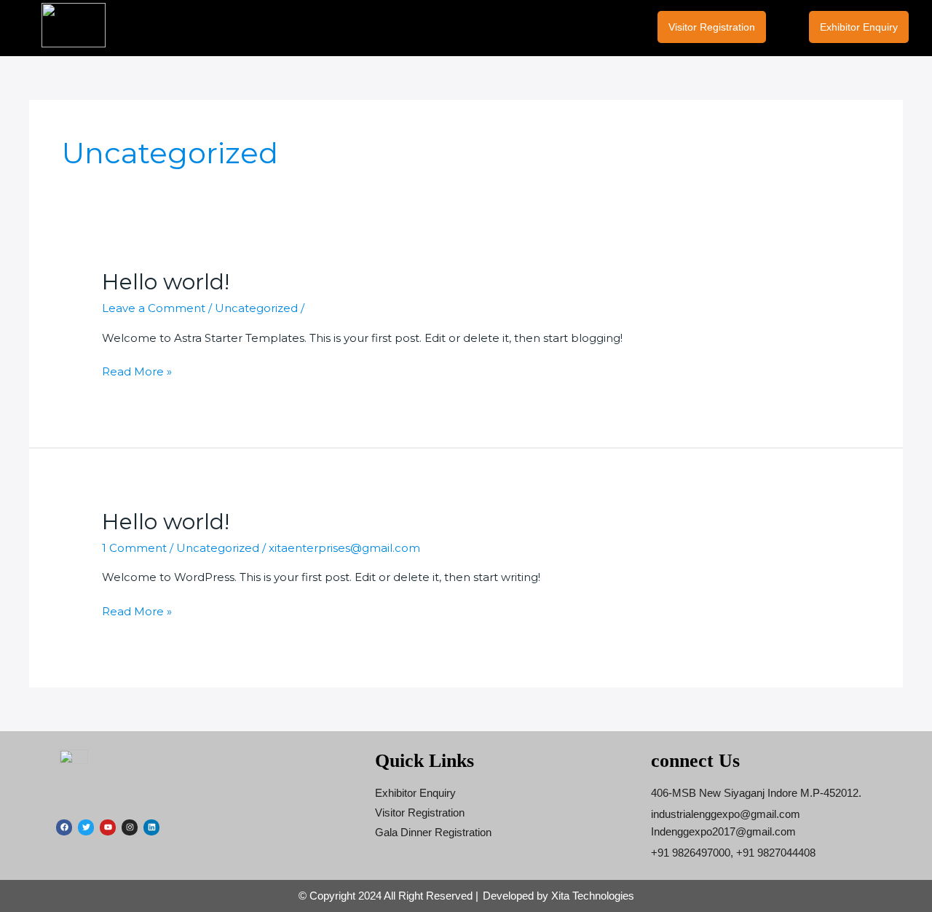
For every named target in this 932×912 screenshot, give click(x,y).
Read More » (137, 370)
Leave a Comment (153, 308)
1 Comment (134, 548)
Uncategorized (256, 308)
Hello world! (165, 281)
